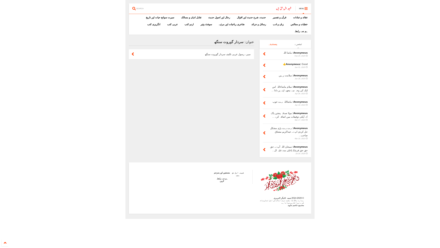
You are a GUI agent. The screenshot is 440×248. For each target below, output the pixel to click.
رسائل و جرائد (258, 24)
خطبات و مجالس (299, 24)
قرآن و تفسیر (279, 17)
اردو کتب (189, 24)
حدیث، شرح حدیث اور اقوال (251, 17)
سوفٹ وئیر (206, 24)
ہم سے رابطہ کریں (222, 179)
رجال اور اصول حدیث (219, 17)
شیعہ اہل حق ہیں (238, 174)
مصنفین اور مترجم (222, 173)
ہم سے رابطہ (301, 31)
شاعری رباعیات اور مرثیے (232, 24)
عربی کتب (172, 24)
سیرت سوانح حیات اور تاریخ (160, 17)
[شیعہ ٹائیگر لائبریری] (284, 9)
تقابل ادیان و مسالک (191, 17)
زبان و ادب (278, 24)
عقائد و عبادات (300, 17)
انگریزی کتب (153, 24)
